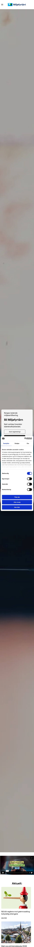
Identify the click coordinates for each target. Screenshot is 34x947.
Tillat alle (17, 497)
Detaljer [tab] (17, 443)
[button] (2, 4)
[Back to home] (17, 4)
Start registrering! (14, 432)
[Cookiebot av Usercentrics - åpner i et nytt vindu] (24, 438)
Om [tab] (28, 443)
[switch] (29, 478)
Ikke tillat (17, 507)
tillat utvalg (17, 502)
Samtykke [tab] (6, 443)
